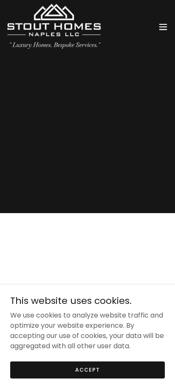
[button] (163, 26)
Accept (87, 369)
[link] (54, 26)
